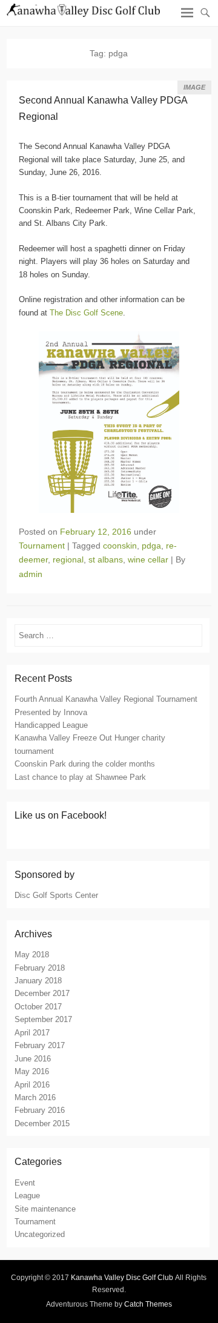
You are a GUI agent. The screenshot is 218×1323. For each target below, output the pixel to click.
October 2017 (38, 1006)
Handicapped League (51, 725)
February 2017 (40, 1045)
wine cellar (148, 559)
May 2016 (32, 1071)
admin (30, 574)
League (27, 1195)
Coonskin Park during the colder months (85, 763)
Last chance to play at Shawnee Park (80, 777)
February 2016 (40, 1110)
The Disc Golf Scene (86, 312)
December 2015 (42, 1123)
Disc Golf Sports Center (56, 895)
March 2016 (35, 1097)
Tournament (42, 545)
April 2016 (32, 1084)
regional (68, 559)
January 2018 (38, 980)
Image (194, 87)
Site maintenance (45, 1208)
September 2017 (43, 1019)
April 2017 (32, 1032)
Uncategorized (40, 1234)
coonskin (120, 545)
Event (25, 1182)
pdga (151, 545)
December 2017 (42, 993)
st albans (105, 559)
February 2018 (40, 967)
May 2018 (32, 954)
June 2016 (33, 1058)
